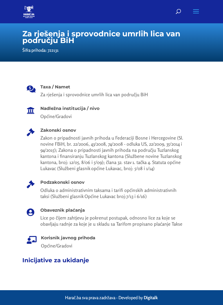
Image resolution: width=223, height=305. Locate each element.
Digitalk (151, 297)
